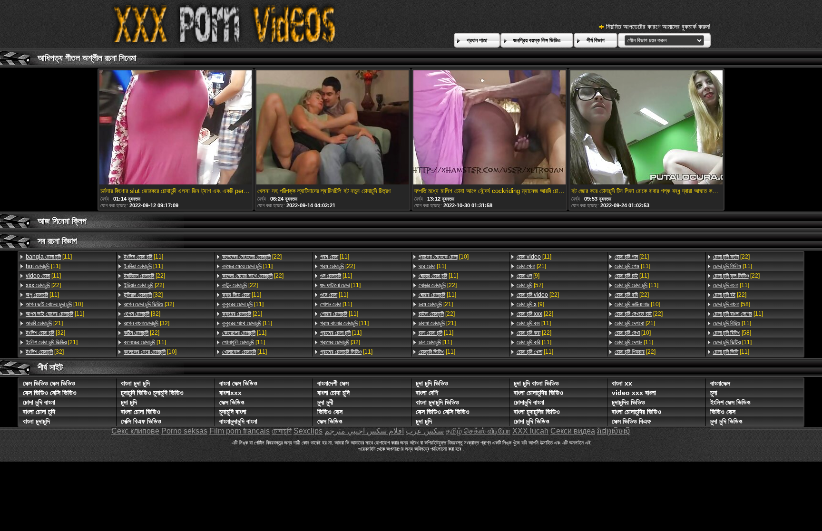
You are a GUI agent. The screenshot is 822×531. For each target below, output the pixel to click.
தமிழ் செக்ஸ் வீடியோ (478, 431)
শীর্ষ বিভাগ (596, 40)
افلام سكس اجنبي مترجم (364, 431)
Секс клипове (135, 431)
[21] (44, 323)
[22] (43, 285)
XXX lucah (530, 431)
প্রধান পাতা (477, 40)
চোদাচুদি (282, 431)
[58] (731, 304)
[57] (530, 285)
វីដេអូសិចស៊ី (613, 431)
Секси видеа (572, 431)
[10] (54, 304)
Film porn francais (239, 431)
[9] (528, 275)
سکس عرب (425, 431)
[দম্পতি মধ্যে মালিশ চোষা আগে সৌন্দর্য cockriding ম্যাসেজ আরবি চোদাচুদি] (489, 128)
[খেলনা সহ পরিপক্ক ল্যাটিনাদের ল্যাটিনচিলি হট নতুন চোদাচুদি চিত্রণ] (332, 128)
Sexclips (308, 431)
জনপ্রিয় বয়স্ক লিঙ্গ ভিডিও (536, 40)
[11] (49, 256)
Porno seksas (184, 431)
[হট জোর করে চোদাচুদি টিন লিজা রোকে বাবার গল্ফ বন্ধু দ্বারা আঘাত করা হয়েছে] (646, 128)
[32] (45, 332)
